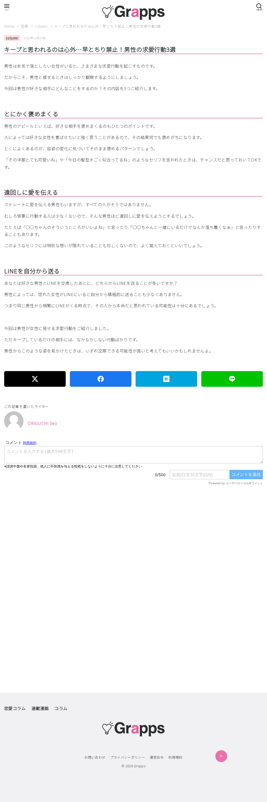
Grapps (139, 765)
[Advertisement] (133, 556)
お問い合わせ (94, 757)
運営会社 (157, 757)
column (41, 26)
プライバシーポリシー (127, 757)
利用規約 (175, 757)
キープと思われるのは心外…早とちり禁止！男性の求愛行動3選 (107, 26)
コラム (60, 708)
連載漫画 (40, 708)
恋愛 (25, 26)
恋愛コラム (15, 708)
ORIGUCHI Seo (42, 423)
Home (9, 26)
